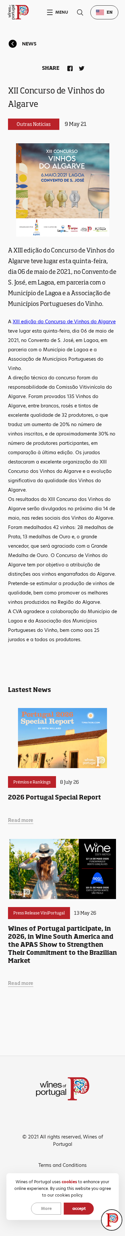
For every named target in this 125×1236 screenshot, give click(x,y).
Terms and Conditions (62, 1165)
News (29, 43)
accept (79, 1208)
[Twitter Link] (80, 67)
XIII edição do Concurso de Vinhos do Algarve (64, 321)
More (46, 1208)
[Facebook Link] (68, 67)
